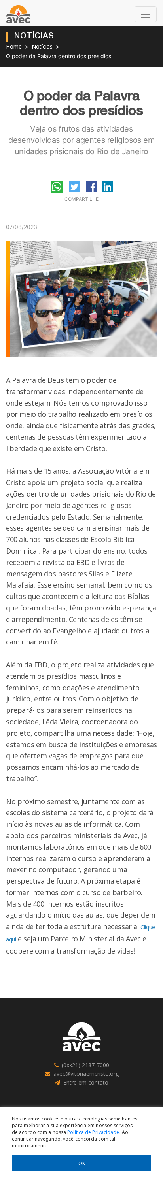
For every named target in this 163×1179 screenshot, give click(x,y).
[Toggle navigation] (146, 14)
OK (81, 1163)
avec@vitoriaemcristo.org (86, 1073)
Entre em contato (85, 1082)
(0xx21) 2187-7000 (85, 1065)
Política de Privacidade (93, 1132)
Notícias (42, 46)
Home (14, 46)
